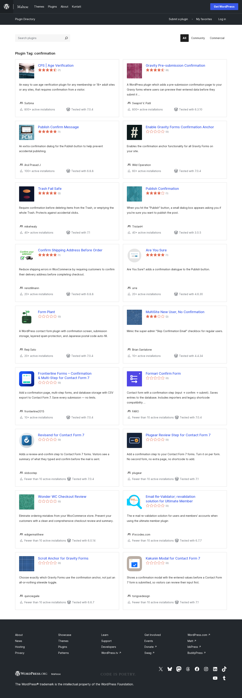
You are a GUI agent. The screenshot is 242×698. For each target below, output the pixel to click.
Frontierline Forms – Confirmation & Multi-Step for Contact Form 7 (65, 375)
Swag (149, 652)
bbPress (194, 646)
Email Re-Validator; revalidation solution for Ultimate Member (170, 499)
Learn (104, 634)
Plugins (62, 646)
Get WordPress (224, 6)
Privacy (19, 652)
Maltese (56, 673)
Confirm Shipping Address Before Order (70, 250)
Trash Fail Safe (50, 189)
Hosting (20, 646)
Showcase (64, 634)
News (18, 641)
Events (148, 641)
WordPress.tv (111, 652)
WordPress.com (199, 634)
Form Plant (46, 312)
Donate (150, 646)
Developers (108, 646)
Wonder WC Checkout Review (62, 497)
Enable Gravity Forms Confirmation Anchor (180, 127)
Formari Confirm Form (163, 373)
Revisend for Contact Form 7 (61, 435)
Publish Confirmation (162, 189)
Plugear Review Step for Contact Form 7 (178, 435)
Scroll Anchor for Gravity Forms (63, 558)
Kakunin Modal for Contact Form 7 (173, 558)
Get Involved (152, 634)
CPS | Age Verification (56, 65)
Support (106, 641)
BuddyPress (197, 652)
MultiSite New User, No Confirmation (175, 312)
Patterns (63, 652)
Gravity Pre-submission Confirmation (175, 65)
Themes (63, 641)
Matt (192, 641)
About (19, 634)
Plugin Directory (25, 19)
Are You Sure (156, 250)
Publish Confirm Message (58, 127)
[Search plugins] (66, 38)
